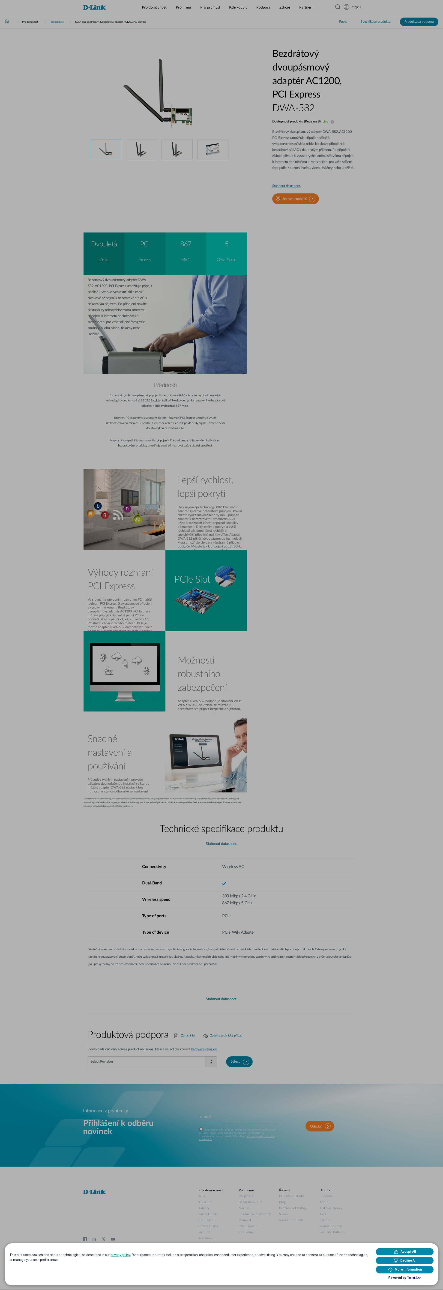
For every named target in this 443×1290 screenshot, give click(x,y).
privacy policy (120, 1255)
